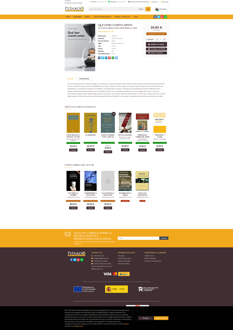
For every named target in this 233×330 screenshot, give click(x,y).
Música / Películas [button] (122, 17)
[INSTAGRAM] (162, 16)
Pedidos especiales (150, 258)
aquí (126, 324)
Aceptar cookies (161, 318)
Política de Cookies (123, 263)
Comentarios (84, 79)
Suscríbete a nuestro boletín (73, 3)
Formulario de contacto (101, 261)
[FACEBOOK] (155, 16)
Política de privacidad (124, 261)
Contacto (68, 0)
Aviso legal (121, 255)
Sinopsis (70, 79)
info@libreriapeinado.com (101, 258)
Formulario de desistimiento (153, 261)
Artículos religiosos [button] (102, 17)
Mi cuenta (165, 2)
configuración (78, 326)
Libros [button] (87, 17)
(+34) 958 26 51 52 (101, 1)
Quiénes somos (149, 255)
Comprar (73, 150)
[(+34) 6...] (165, 16)
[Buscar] (148, 9)
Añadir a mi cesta (157, 44)
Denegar (146, 318)
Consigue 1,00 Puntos (158, 49)
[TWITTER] (158, 16)
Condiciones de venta (124, 258)
